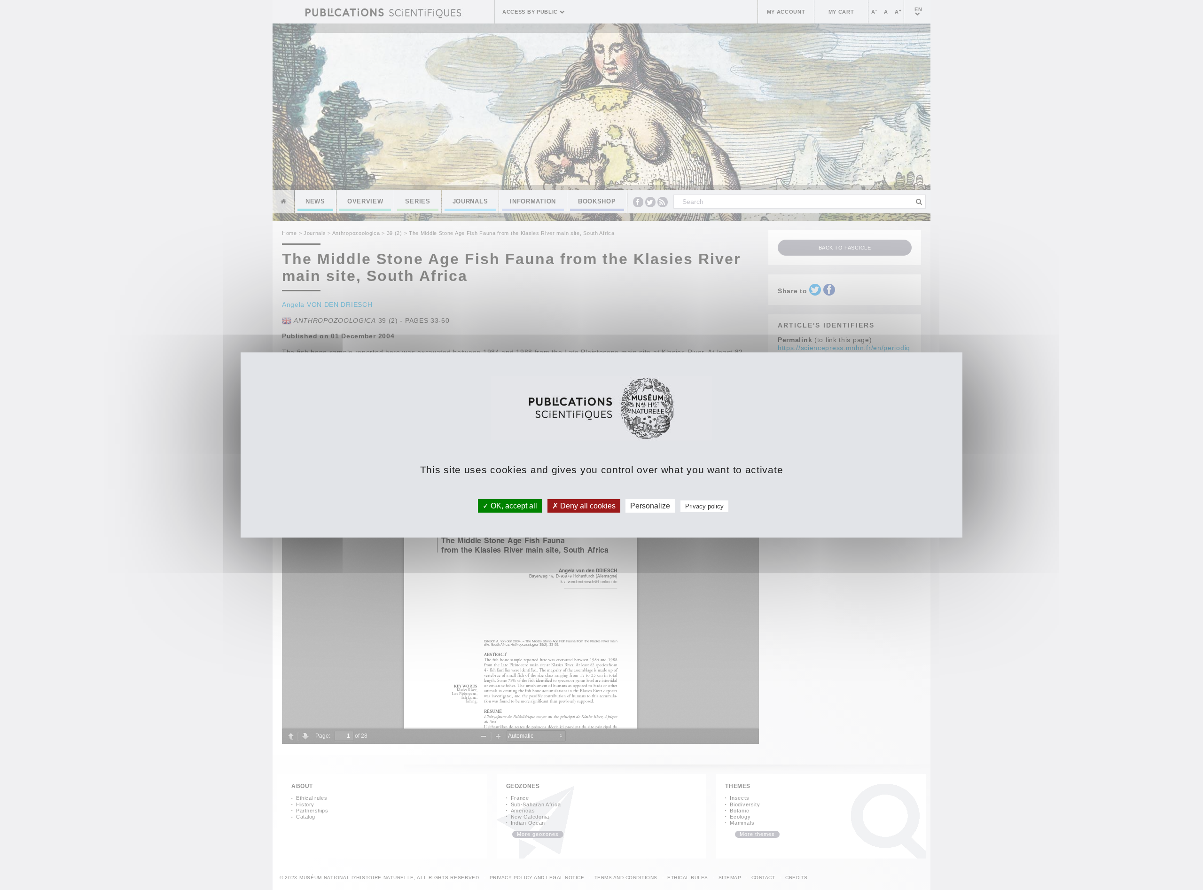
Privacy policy (704, 506)
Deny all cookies (587, 506)
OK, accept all (513, 506)
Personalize (650, 506)
